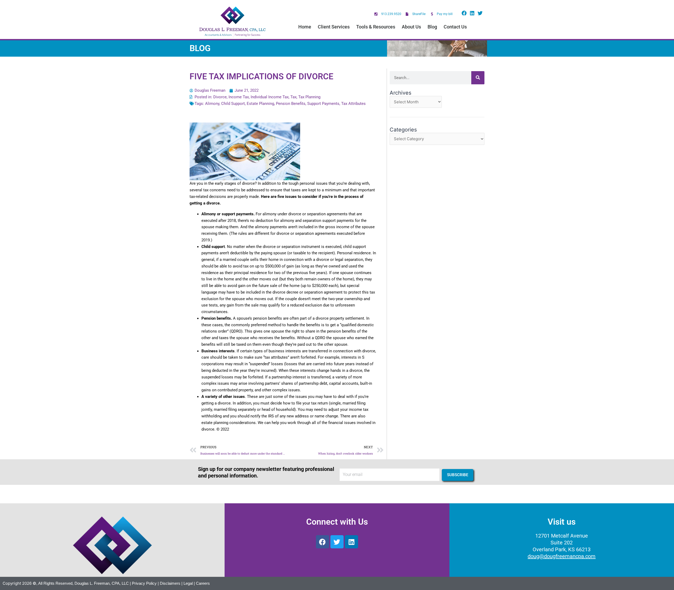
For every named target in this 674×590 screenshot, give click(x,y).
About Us (411, 27)
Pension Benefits (290, 103)
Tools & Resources (375, 27)
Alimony (212, 103)
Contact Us (455, 27)
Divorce (220, 97)
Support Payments (323, 103)
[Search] (477, 77)
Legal (188, 583)
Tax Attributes (353, 103)
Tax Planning (309, 97)
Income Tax (239, 97)
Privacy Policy (144, 583)
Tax (293, 97)
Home (304, 27)
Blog (432, 27)
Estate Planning (260, 103)
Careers (203, 583)
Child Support (233, 103)
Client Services (334, 27)
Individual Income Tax (270, 97)
